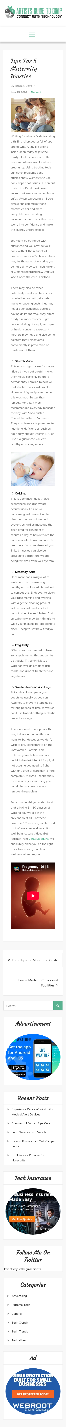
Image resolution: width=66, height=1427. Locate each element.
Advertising (19, 1296)
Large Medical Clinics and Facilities (38, 982)
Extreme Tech (21, 1305)
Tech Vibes (19, 1340)
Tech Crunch (20, 1322)
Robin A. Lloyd (23, 85)
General (36, 92)
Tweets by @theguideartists (22, 1269)
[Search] (58, 1005)
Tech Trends (20, 1331)
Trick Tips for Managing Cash (34, 960)
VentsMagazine (39, 838)
